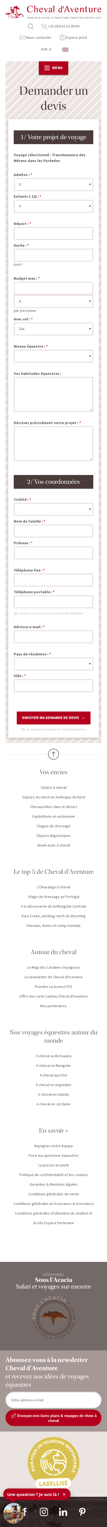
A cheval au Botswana (53, 1056)
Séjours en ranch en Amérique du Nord (53, 797)
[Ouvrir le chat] (13, 1513)
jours (18, 264)
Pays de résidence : (31, 654)
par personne (25, 311)
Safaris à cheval (53, 787)
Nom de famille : (28, 521)
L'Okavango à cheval (53, 887)
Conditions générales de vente (53, 1194)
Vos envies (53, 772)
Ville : (18, 676)
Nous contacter (38, 37)
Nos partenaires (53, 1006)
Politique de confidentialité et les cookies (53, 1175)
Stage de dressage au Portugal (53, 897)
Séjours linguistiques (53, 836)
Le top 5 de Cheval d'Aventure (54, 871)
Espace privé (76, 37)
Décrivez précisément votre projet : (46, 423)
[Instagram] (44, 1512)
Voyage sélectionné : (32, 155)
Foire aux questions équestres (54, 1155)
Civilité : (21, 499)
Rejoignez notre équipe (53, 1146)
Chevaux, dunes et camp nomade (53, 926)
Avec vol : (22, 319)
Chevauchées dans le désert (53, 807)
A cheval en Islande (53, 1094)
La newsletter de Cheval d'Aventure (53, 977)
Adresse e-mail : (28, 627)
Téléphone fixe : (28, 570)
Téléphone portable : (33, 592)
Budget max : (25, 278)
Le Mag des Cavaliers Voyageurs (53, 967)
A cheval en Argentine (53, 1085)
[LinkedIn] (63, 1512)
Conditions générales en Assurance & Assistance (53, 1204)
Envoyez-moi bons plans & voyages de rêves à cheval (56, 1417)
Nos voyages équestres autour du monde (53, 1036)
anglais (65, 50)
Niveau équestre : (29, 346)
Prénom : (22, 543)
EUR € (46, 49)
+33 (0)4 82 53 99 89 (63, 26)
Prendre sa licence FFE (53, 987)
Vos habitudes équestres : (37, 374)
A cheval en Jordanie (53, 1104)
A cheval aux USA (53, 1075)
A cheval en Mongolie (53, 1066)
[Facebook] (24, 1512)
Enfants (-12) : (26, 196)
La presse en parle (53, 1165)
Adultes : (22, 175)
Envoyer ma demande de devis (50, 718)
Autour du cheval (53, 952)
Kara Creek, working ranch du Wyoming (54, 916)
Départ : (21, 224)
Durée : (20, 245)
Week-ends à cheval (53, 845)
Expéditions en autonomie (53, 816)
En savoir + (53, 1130)
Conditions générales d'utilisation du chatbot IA (53, 1213)
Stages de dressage (54, 826)
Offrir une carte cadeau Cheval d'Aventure (53, 996)
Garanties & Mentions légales (54, 1184)
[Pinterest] (82, 1512)
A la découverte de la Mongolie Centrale (53, 906)
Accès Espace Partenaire (53, 1223)
